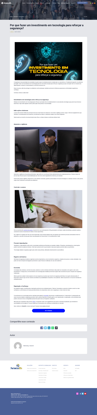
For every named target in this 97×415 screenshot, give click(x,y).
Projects (37, 3)
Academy (73, 3)
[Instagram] (77, 394)
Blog (59, 3)
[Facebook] (80, 394)
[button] (82, 3)
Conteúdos (21, 16)
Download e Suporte (65, 3)
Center (23, 3)
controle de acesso (28, 230)
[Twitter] (83, 394)
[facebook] (41, 328)
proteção (46, 295)
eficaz (33, 301)
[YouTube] (85, 394)
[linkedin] (49, 328)
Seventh (42, 3)
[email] (56, 328)
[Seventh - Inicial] (16, 368)
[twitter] (45, 328)
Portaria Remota (30, 3)
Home (11, 16)
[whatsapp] (52, 328)
